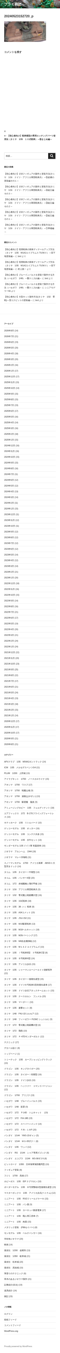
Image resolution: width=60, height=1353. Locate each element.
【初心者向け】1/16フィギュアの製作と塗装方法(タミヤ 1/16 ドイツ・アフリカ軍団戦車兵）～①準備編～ (29, 228)
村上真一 (22, 269)
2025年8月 (9, 399)
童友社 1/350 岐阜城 (15, 1256)
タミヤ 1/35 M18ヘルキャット (19, 929)
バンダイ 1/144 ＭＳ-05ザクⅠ (19, 1141)
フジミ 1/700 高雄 (14, 1175)
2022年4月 (9, 629)
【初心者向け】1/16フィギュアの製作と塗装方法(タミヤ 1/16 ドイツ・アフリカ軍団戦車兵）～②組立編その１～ (29, 215)
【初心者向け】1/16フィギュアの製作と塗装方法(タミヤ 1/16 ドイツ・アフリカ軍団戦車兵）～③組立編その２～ (29, 203)
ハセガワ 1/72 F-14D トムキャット (24, 1112)
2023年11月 (9, 520)
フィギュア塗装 (11, 1170)
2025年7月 (9, 405)
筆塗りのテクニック (13, 1273)
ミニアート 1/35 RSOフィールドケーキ (24, 1198)
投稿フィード (10, 1319)
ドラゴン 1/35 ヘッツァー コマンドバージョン (28, 1086)
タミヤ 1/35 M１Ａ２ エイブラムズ (22, 947)
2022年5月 (9, 623)
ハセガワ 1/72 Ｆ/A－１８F (18, 1129)
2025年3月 (9, 428)
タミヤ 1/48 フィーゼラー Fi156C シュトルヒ (26, 1019)
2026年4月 (9, 353)
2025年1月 (9, 440)
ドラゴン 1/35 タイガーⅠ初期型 (20, 1074)
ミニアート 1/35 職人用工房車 (19, 1216)
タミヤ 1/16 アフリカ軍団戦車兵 (20, 889)
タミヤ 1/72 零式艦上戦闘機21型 (21, 1025)
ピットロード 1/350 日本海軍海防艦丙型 (24, 1164)
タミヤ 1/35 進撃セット (16, 1008)
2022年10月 (9, 595)
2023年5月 (9, 554)
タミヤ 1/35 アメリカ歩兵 (17, 964)
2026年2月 (9, 365)
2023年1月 (9, 577)
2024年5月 (9, 485)
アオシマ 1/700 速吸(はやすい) (20, 796)
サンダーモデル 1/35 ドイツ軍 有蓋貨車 (22, 845)
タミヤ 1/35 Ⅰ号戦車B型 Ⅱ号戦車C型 (24, 952)
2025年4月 (9, 422)
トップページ (10, 1054)
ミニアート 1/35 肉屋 (15, 1221)
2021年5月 (9, 692)
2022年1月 (9, 646)
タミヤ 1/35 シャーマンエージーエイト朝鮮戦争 (28, 970)
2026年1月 (9, 371)
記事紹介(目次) (11, 1285)
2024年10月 (9, 457)
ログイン (8, 1314)
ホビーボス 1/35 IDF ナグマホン (20, 1181)
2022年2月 (9, 641)
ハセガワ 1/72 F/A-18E (16, 1118)
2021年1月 (9, 715)
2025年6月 (9, 411)
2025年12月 (9, 376)
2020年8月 (9, 744)
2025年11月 (9, 382)
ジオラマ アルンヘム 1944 (18, 851)
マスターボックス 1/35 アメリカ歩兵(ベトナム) (27, 1193)
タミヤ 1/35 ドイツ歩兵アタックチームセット (27, 990)
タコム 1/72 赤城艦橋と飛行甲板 (20, 883)
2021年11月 (9, 658)
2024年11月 (9, 451)
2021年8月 (9, 675)
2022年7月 (9, 612)
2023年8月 (9, 537)
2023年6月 (9, 549)
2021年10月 (9, 664)
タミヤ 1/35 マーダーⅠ (16, 1002)
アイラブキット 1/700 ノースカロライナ (24, 779)
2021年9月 (9, 669)
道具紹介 (8, 1290)
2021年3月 (9, 704)
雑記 (6, 1296)
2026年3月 (9, 359)
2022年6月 (9, 618)
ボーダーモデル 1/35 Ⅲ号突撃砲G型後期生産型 (28, 1187)
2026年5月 (9, 348)
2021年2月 (9, 710)
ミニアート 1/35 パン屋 (16, 1204)
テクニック (9, 1042)
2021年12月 (9, 652)
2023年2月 (9, 572)
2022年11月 (9, 589)
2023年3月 (9, 566)
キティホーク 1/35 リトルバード (20, 822)
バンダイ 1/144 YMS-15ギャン (20, 1135)
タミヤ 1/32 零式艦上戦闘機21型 (21, 895)
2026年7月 (9, 336)
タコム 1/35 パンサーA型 (17, 878)
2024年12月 (9, 445)
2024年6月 (9, 480)
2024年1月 (9, 508)
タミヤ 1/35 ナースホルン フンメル (23, 996)
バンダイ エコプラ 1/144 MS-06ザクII (24, 1158)
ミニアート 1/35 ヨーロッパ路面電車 (23, 1210)
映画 (6, 1244)
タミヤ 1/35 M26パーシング (18, 935)
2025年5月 (9, 416)
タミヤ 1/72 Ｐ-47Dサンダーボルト (22, 1036)
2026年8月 (9, 330)
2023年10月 (9, 526)
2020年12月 (9, 721)
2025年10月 (9, 388)
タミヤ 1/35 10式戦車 (15, 901)
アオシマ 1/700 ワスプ (16, 785)
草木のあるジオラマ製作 (15, 1279)
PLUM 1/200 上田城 (15, 773)
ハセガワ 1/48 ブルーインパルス (20, 1101)
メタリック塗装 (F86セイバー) (19, 1227)
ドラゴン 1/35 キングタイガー (19, 1068)
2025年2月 (9, 434)
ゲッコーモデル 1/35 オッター (19, 828)
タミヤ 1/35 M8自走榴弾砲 (18, 941)
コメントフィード (12, 1325)
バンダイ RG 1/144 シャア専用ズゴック (25, 1153)
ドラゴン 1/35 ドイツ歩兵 (17, 1080)
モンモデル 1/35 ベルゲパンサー (20, 1233)
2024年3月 (9, 497)
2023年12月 (9, 514)
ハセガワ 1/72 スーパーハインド (20, 1124)
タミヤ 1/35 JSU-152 (15, 918)
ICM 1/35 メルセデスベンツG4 (20, 767)
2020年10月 (9, 733)
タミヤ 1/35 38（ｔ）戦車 (17, 906)
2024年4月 (9, 491)
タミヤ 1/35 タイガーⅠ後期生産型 (21, 979)
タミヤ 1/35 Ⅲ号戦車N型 (17, 958)
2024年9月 (9, 462)
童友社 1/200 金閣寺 (15, 1250)
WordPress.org (11, 1331)
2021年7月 (9, 681)
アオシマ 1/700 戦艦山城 (17, 790)
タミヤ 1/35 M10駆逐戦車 (17, 924)
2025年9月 (9, 394)
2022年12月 (9, 583)
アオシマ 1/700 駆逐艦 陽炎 (19, 802)
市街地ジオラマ (11, 1239)
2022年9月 (9, 600)
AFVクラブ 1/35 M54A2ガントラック (23, 761)
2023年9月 (9, 531)
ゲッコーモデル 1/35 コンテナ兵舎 (21, 834)
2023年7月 (9, 543)
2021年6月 (9, 687)
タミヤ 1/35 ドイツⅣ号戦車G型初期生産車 (25, 985)
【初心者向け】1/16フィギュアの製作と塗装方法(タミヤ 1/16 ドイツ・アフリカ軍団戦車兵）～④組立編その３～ (29, 190)
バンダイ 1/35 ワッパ (15, 1147)
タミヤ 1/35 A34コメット (17, 912)
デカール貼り (10, 1048)
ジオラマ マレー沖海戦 (15, 857)
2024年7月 (9, 474)
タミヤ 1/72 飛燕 (13, 1031)
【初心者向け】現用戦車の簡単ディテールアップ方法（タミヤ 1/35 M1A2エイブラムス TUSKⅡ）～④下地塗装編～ (29, 253)
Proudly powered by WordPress (18, 1346)
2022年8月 (9, 606)
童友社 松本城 (11, 1262)
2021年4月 (9, 698)
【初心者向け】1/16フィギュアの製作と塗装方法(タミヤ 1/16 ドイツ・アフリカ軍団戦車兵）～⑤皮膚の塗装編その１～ (29, 177)
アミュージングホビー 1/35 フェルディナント (27, 808)
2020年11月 (9, 727)
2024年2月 (9, 503)
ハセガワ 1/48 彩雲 (14, 1107)
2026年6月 (9, 342)
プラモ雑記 (12, 4)
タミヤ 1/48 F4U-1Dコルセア (19, 1013)
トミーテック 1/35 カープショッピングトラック (28, 1059)
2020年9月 (9, 738)
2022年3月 (9, 635)
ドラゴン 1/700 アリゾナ (17, 1095)
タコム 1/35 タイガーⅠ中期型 (19, 872)
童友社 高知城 (11, 1267)
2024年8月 (9, 468)
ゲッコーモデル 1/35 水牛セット (20, 840)
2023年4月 (9, 560)
